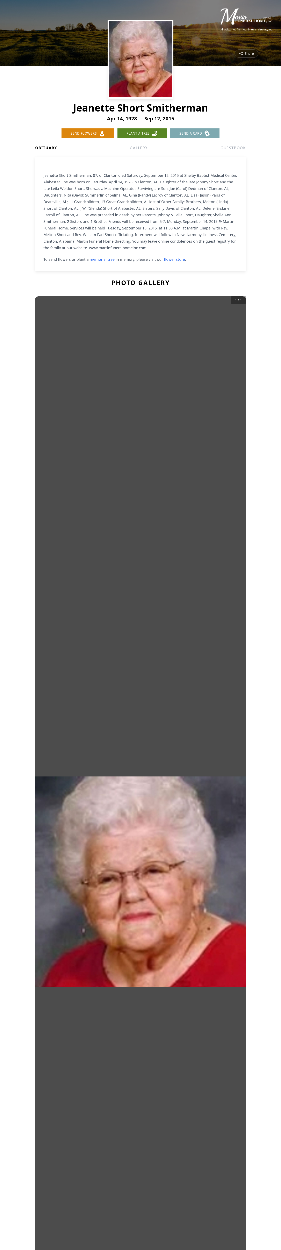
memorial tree (102, 259)
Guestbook (233, 147)
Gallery (139, 147)
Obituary (46, 147)
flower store (174, 259)
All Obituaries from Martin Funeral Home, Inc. (247, 29)
